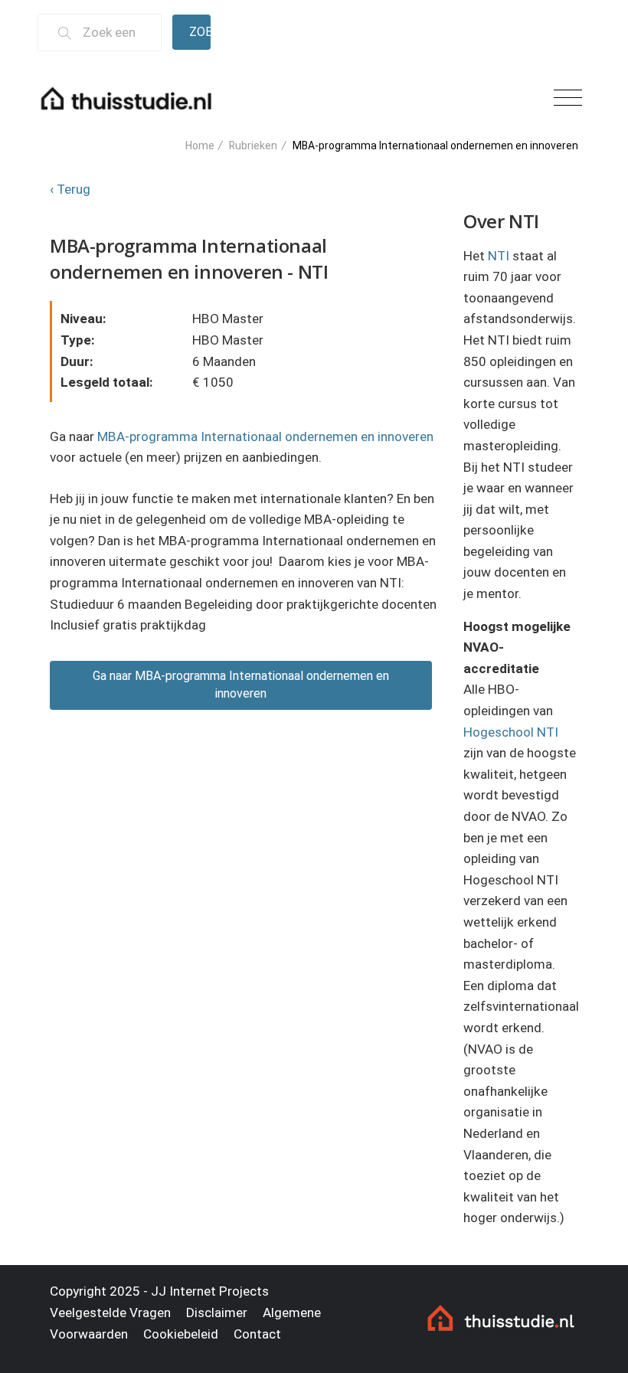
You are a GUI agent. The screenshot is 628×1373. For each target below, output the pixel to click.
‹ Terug (70, 189)
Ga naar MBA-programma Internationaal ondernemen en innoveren (241, 685)
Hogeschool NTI (510, 732)
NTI (498, 255)
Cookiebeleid (180, 1334)
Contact (257, 1334)
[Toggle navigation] (568, 98)
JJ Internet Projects (210, 1291)
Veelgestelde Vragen (110, 1312)
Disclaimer (216, 1312)
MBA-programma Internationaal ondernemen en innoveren (265, 436)
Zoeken (200, 32)
